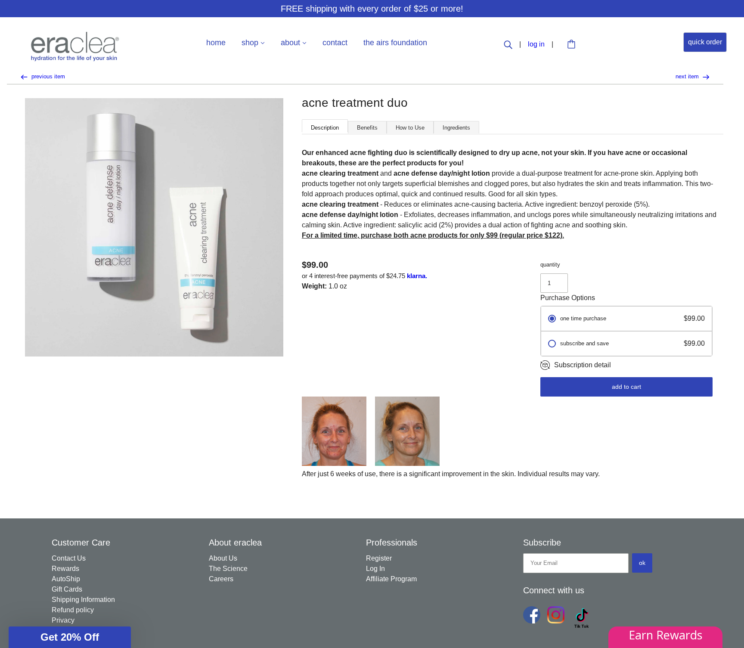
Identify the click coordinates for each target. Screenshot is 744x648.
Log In (375, 568)
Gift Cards (67, 589)
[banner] (75, 46)
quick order (705, 42)
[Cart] (572, 44)
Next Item (688, 76)
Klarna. (417, 275)
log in (537, 44)
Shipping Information (83, 599)
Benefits (367, 127)
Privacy (63, 620)
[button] (70, 637)
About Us (223, 558)
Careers (221, 579)
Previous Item (47, 76)
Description (325, 127)
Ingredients (456, 127)
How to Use (410, 127)
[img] (509, 44)
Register (379, 558)
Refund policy (73, 610)
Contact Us (69, 558)
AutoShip (66, 579)
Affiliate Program (391, 579)
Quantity (550, 264)
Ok (642, 562)
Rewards (65, 568)
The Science (228, 568)
